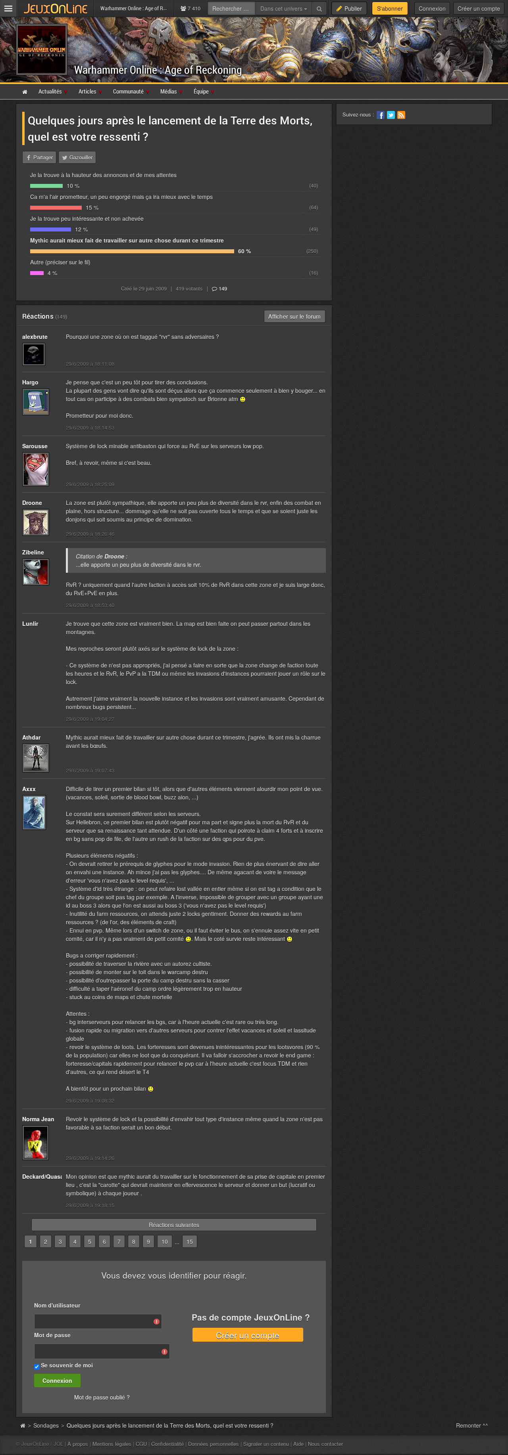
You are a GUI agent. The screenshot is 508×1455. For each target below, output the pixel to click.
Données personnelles (213, 1443)
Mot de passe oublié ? (102, 1397)
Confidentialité (167, 1443)
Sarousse (35, 446)
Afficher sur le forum (294, 316)
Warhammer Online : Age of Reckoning (158, 69)
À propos (77, 1443)
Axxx (29, 789)
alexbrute (35, 336)
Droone (32, 503)
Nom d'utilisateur (57, 1305)
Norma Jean (38, 1119)
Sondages (46, 1425)
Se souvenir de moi (67, 1365)
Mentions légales (111, 1443)
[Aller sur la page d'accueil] (22, 1425)
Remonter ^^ (472, 1425)
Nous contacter (325, 1443)
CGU (141, 1443)
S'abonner (390, 8)
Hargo (30, 382)
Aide (298, 1443)
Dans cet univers (282, 8)
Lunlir (30, 623)
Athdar (31, 737)
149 (222, 288)
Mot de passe (52, 1335)
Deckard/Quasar (43, 1176)
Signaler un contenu (266, 1443)
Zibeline (33, 552)
